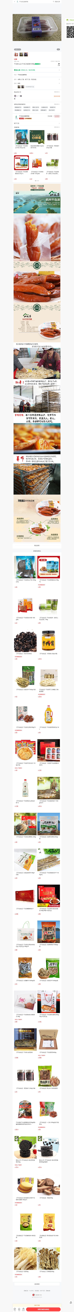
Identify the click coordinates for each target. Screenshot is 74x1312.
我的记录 (57, 1)
